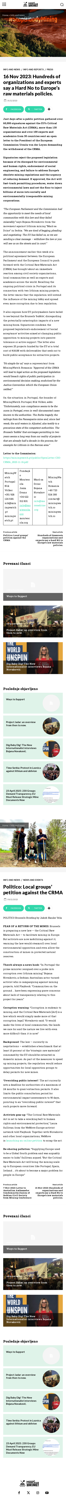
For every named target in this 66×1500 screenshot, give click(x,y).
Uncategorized (14, 590)
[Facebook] (19, 1493)
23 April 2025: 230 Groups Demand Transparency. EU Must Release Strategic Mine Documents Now (22, 795)
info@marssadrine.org (39, 505)
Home (5, 15)
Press (50, 70)
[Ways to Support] (33, 585)
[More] (49, 109)
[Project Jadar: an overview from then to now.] (33, 621)
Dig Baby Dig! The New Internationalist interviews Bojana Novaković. (28, 666)
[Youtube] (47, 1493)
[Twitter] (28, 1493)
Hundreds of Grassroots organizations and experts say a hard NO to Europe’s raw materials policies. (49, 540)
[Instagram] (37, 1493)
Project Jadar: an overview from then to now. (26, 631)
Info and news (17, 15)
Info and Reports (33, 70)
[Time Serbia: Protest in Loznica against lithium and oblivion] (51, 771)
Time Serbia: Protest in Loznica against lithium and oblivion (23, 769)
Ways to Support (16, 596)
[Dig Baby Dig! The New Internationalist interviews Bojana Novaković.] (33, 658)
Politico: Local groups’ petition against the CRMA (15, 538)
